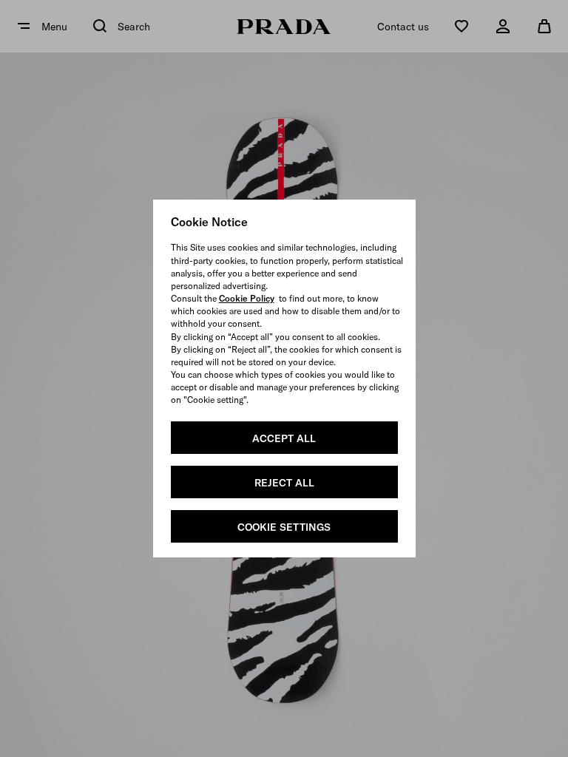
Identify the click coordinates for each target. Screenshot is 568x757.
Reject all (284, 482)
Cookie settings (284, 527)
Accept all (284, 438)
